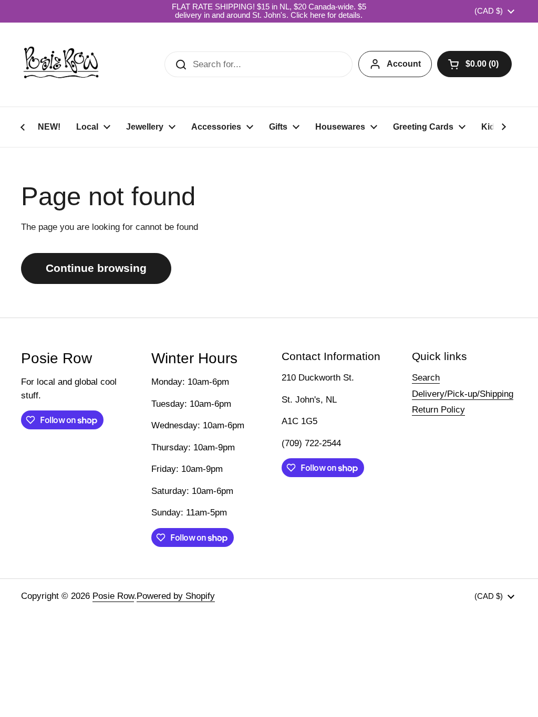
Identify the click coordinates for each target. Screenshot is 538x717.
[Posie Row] (61, 64)
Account (404, 63)
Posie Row (113, 596)
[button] (474, 64)
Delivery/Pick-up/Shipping (462, 394)
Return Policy (438, 410)
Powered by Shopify (176, 596)
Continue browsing (96, 268)
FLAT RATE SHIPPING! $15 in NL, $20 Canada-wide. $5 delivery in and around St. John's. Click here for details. (269, 11)
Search (426, 378)
